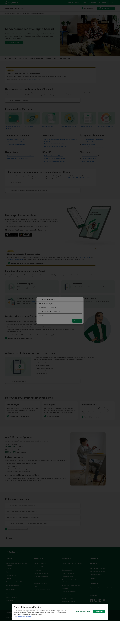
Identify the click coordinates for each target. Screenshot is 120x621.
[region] (60, 612)
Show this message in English (22, 616)
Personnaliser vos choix (82, 611)
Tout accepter (99, 611)
